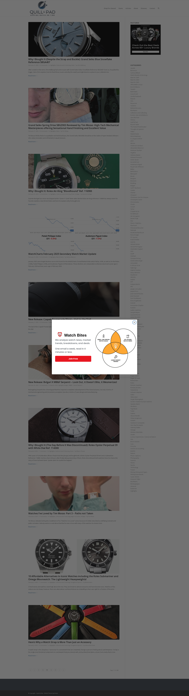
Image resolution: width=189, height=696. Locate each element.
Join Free (73, 358)
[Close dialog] (134, 322)
